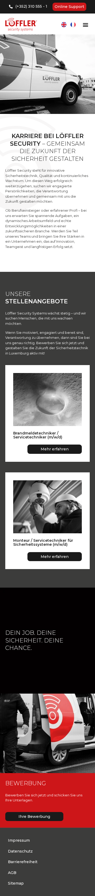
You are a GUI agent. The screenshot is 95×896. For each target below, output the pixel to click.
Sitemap (16, 883)
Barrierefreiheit (22, 861)
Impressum (19, 840)
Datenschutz (20, 851)
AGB (12, 872)
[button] (85, 24)
